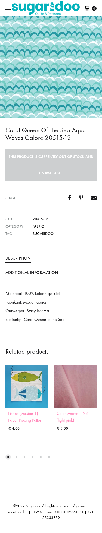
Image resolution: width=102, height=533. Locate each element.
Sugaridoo (43, 233)
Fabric (38, 226)
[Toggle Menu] (8, 8)
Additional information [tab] (31, 272)
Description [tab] (18, 258)
